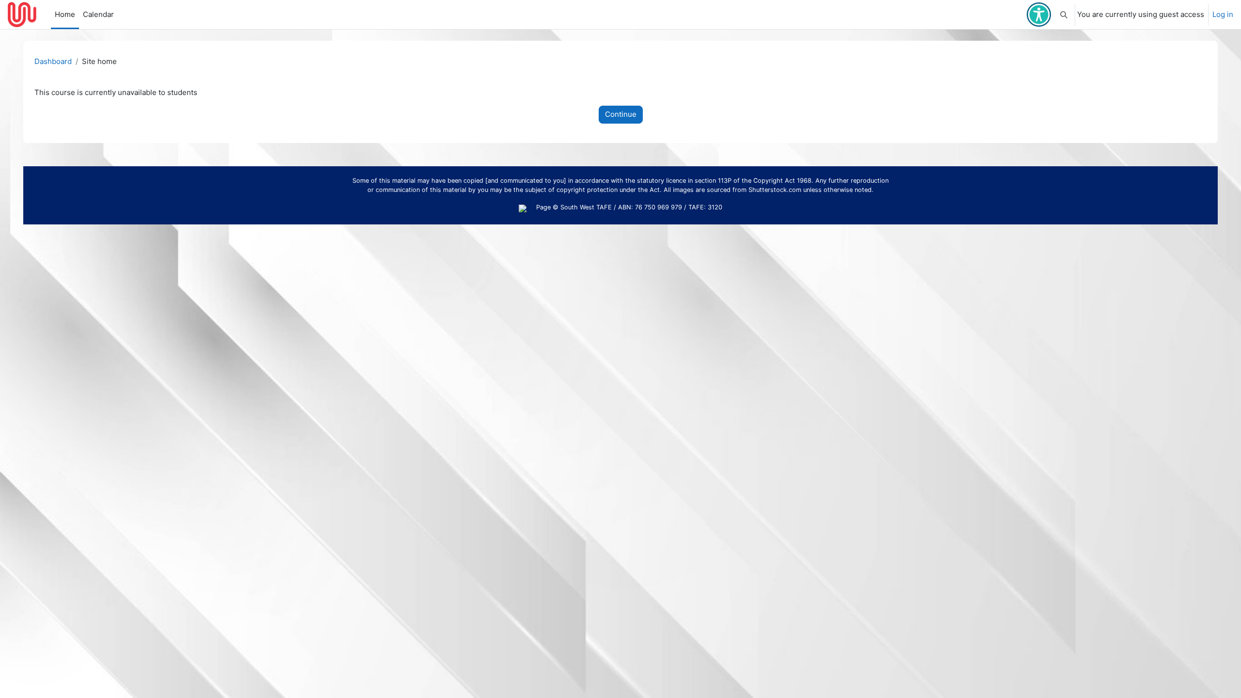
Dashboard (53, 61)
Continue (620, 114)
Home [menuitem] (65, 14)
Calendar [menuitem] (98, 14)
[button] (1064, 14)
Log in (1222, 14)
